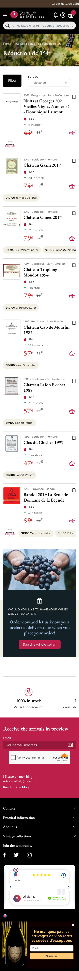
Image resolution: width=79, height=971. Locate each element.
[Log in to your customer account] (62, 15)
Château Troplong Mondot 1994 (40, 272)
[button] (28, 698)
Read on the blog (16, 787)
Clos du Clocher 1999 (43, 442)
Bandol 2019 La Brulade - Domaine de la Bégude (46, 497)
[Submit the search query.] (7, 26)
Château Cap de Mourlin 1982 (46, 329)
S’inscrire (52, 956)
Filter (12, 80)
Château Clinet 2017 (42, 217)
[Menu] (5, 14)
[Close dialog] (73, 924)
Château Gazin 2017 (42, 165)
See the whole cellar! (39, 644)
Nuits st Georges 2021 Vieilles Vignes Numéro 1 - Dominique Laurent (46, 106)
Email (7, 737)
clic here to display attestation (26, 918)
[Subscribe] (70, 744)
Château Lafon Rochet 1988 (44, 387)
